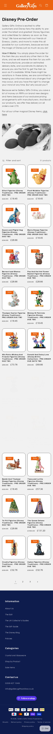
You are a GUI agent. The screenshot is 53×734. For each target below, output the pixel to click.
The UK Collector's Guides (17, 621)
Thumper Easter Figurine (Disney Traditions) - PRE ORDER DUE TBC (13, 315)
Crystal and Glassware (15, 655)
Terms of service (43, 722)
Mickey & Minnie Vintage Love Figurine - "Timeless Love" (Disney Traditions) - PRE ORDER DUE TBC (39, 442)
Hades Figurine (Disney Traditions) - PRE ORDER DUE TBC (39, 564)
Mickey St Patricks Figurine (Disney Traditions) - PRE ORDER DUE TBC (39, 316)
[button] (5, 5)
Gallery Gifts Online (25, 719)
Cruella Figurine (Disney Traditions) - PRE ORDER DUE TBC (14, 564)
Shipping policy (28, 726)
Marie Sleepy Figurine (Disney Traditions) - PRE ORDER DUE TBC (37, 232)
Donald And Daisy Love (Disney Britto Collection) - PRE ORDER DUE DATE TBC (39, 358)
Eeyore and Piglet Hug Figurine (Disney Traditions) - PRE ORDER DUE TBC (14, 233)
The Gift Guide (11, 627)
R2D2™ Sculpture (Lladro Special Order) (12, 439)
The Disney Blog (12, 633)
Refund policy (16, 722)
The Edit (9, 615)
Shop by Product (12, 662)
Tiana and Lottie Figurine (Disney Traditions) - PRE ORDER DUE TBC (39, 482)
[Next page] (37, 582)
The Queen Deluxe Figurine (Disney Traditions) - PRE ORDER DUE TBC (39, 524)
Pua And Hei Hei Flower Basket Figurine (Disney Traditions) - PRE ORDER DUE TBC (39, 275)
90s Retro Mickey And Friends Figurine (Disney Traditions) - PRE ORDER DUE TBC (14, 358)
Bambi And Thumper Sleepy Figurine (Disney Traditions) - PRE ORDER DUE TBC (14, 482)
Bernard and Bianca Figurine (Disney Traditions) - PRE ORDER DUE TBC (14, 275)
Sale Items (10, 668)
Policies (8, 639)
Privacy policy (29, 722)
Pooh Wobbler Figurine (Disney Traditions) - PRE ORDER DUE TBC (38, 193)
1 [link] (15, 582)
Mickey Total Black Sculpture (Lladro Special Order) (11, 401)
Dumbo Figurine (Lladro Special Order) (38, 400)
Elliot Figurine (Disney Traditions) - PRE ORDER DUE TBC (14, 193)
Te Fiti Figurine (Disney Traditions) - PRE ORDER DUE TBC (14, 523)
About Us (9, 609)
